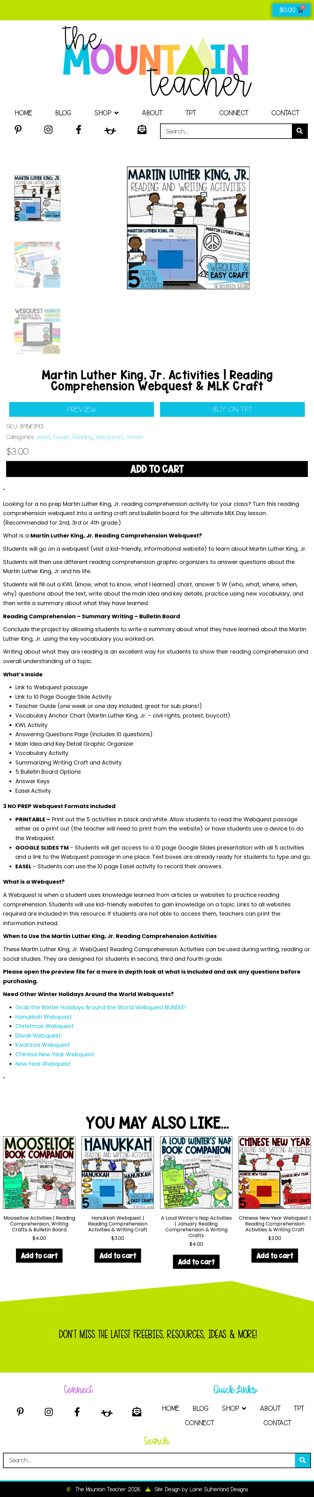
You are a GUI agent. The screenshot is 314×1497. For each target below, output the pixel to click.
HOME (23, 113)
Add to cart (157, 469)
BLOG (63, 113)
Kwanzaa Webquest (42, 1045)
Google (61, 437)
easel (43, 437)
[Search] (299, 131)
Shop (102, 113)
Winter (135, 437)
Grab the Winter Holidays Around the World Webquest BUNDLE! (100, 1007)
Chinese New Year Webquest (54, 1054)
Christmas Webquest (44, 1026)
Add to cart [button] (39, 1255)
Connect (233, 113)
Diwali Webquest (38, 1035)
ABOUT (152, 113)
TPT (191, 113)
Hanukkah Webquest (43, 1017)
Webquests (109, 437)
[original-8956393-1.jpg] (188, 227)
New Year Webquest (43, 1064)
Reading (82, 437)
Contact (285, 113)
